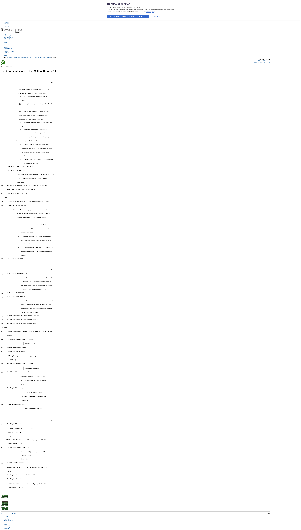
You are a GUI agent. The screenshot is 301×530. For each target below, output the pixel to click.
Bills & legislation (8, 48)
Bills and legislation (34, 57)
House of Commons (8, 44)
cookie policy (150, 12)
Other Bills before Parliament (262, 62)
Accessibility (7, 22)
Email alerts (6, 23)
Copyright (6, 524)
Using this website (8, 523)
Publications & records (9, 51)
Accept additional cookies (117, 16)
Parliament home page (12, 57)
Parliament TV (7, 52)
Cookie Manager (7, 528)
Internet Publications (264, 61)
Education (6, 42)
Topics (5, 55)
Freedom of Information (9, 520)
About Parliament (8, 38)
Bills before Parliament (45, 57)
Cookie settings (155, 16)
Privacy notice (7, 525)
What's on (6, 47)
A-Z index (6, 516)
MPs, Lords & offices (8, 37)
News (5, 53)
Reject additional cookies (138, 16)
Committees (6, 50)
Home (5, 34)
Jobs (5, 521)
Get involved (6, 39)
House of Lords (7, 46)
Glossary (6, 517)
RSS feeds (6, 24)
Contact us (6, 26)
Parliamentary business (9, 36)
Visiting (5, 41)
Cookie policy (7, 527)
